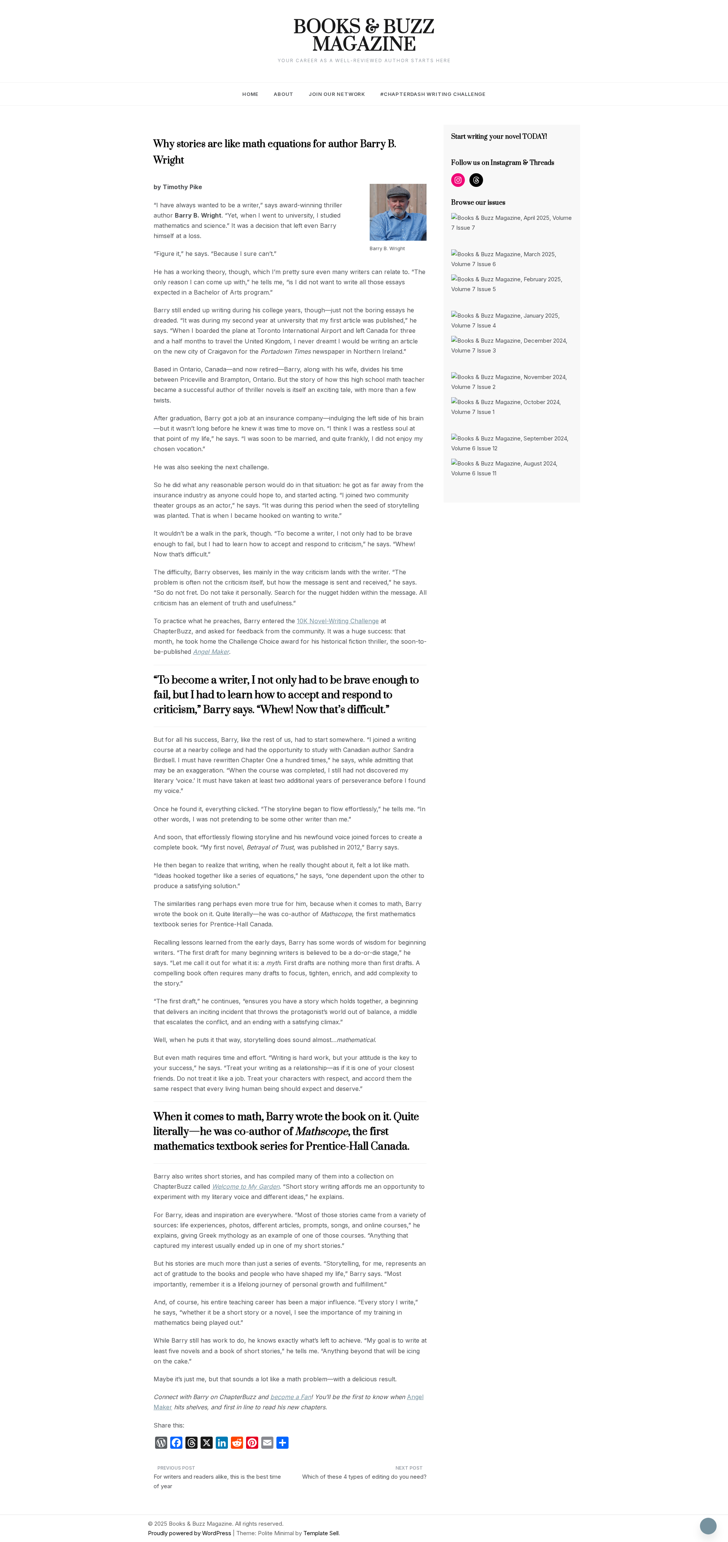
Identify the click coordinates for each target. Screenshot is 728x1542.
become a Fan (290, 1397)
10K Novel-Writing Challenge (338, 621)
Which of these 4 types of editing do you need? (364, 1476)
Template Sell (321, 1533)
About (283, 94)
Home (250, 94)
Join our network (337, 94)
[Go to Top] (708, 1526)
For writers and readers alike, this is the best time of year (217, 1481)
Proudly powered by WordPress (190, 1533)
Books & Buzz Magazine (364, 36)
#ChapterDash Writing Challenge (433, 94)
